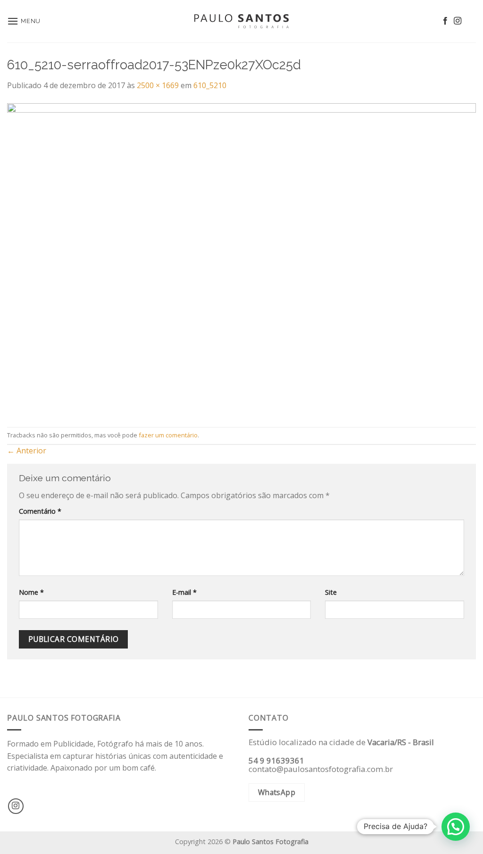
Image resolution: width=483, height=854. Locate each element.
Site (331, 592)
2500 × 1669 (158, 85)
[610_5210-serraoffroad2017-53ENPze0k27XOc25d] (241, 259)
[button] (455, 827)
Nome (31, 592)
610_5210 (209, 85)
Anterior (26, 450)
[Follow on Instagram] (457, 21)
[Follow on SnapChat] (470, 21)
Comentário (40, 511)
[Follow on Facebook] (445, 21)
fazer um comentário (168, 435)
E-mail (184, 592)
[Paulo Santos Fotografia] (241, 21)
